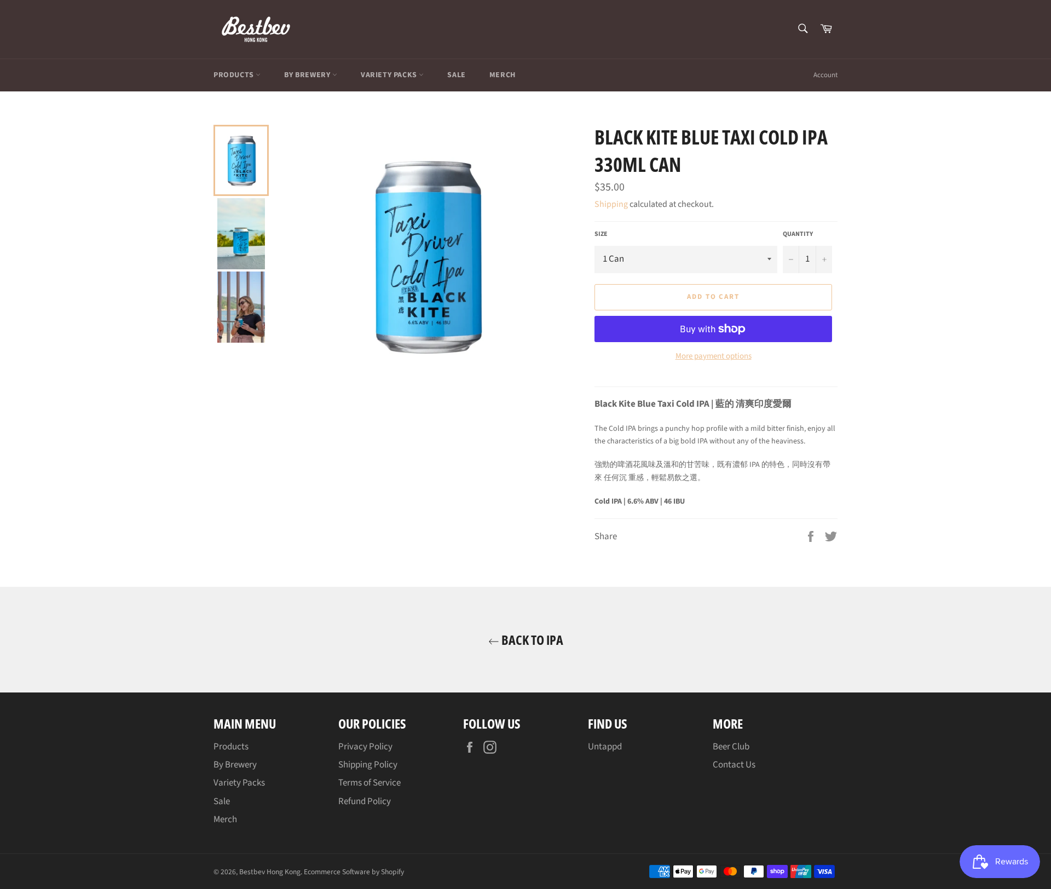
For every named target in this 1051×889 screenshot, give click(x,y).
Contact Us (734, 764)
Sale (456, 75)
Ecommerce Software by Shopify (354, 872)
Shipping (611, 204)
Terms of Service (369, 782)
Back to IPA (531, 640)
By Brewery (308, 75)
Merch (502, 75)
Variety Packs (390, 75)
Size (601, 234)
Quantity (798, 234)
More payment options (713, 356)
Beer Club (731, 746)
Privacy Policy (365, 746)
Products (234, 75)
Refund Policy (364, 801)
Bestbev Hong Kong (270, 872)
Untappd (605, 746)
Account (825, 75)
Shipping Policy (367, 764)
